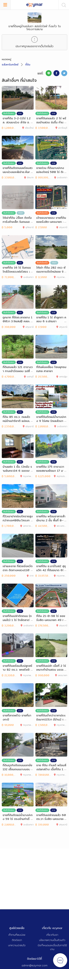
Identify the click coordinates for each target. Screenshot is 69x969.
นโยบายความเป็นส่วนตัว (52, 940)
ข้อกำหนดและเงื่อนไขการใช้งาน (52, 947)
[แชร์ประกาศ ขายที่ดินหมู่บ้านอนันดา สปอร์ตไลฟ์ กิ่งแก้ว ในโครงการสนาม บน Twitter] (64, 73)
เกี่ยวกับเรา (52, 935)
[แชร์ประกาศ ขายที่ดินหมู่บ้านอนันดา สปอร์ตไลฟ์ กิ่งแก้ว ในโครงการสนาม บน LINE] (49, 73)
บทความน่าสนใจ (16, 945)
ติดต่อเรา (17, 940)
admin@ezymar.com (34, 965)
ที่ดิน (27, 64)
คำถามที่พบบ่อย (16, 935)
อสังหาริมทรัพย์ (10, 64)
